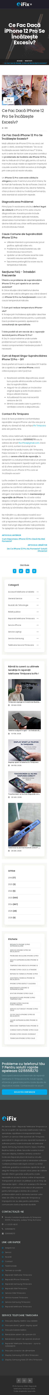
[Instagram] (24, 1380)
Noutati (28, 61)
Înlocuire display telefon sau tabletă (21, 1321)
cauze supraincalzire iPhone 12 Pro (23, 1021)
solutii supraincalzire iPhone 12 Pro (24, 960)
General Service (15, 598)
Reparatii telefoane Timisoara (21, 618)
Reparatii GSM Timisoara (16, 1288)
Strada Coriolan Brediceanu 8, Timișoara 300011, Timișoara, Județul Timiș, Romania (23, 1218)
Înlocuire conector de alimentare (20, 1350)
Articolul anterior (11, 535)
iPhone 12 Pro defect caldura (23, 984)
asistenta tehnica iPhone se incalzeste (22, 979)
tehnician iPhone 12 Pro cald (22, 1038)
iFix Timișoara (39, 425)
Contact (9, 1261)
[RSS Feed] (30, 1380)
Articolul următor (37, 545)
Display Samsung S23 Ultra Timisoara (21, 1355)
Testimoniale (11, 1266)
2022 (12, 891)
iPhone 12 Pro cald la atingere (23, 970)
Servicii (8, 1252)
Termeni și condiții (13, 1270)
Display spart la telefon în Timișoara (23, 762)
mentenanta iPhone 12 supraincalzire (19, 988)
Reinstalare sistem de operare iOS (20, 1334)
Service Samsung (16, 638)
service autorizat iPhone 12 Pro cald (24, 1009)
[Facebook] (18, 1380)
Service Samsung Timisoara (17, 1302)
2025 (12, 911)
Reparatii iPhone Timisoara (17, 1279)
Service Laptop (14, 632)
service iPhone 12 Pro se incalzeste (20, 951)
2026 (12, 917)
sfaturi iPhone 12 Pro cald (21, 993)
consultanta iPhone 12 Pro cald (24, 1030)
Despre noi (10, 1248)
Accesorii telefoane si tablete (21, 592)
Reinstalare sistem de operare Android (22, 1339)
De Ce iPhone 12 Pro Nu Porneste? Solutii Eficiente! (27, 549)
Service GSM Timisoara (15, 1293)
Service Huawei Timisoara (16, 1297)
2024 (13, 904)
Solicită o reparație (24, 1092)
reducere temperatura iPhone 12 (24, 1026)
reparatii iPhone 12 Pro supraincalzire (20, 945)
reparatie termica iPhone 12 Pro (24, 974)
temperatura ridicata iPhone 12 (24, 965)
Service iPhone (14, 625)
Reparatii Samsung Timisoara (18, 1284)
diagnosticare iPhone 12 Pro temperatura (22, 998)
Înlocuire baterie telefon (15, 1330)
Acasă (19, 61)
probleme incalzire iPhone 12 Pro (24, 956)
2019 (12, 877)
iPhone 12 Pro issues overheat (23, 1034)
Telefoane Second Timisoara (21, 645)
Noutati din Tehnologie (18, 605)
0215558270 (10, 1229)
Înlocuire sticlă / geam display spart (21, 1325)
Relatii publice (14, 612)
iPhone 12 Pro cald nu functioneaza (19, 1004)
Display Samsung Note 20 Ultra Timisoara (23, 1359)
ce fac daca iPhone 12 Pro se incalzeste (22, 1015)
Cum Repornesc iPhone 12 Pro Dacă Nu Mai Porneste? (23, 540)
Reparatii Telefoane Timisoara (18, 1275)
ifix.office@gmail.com (28, 442)
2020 (12, 884)
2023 (13, 897)
